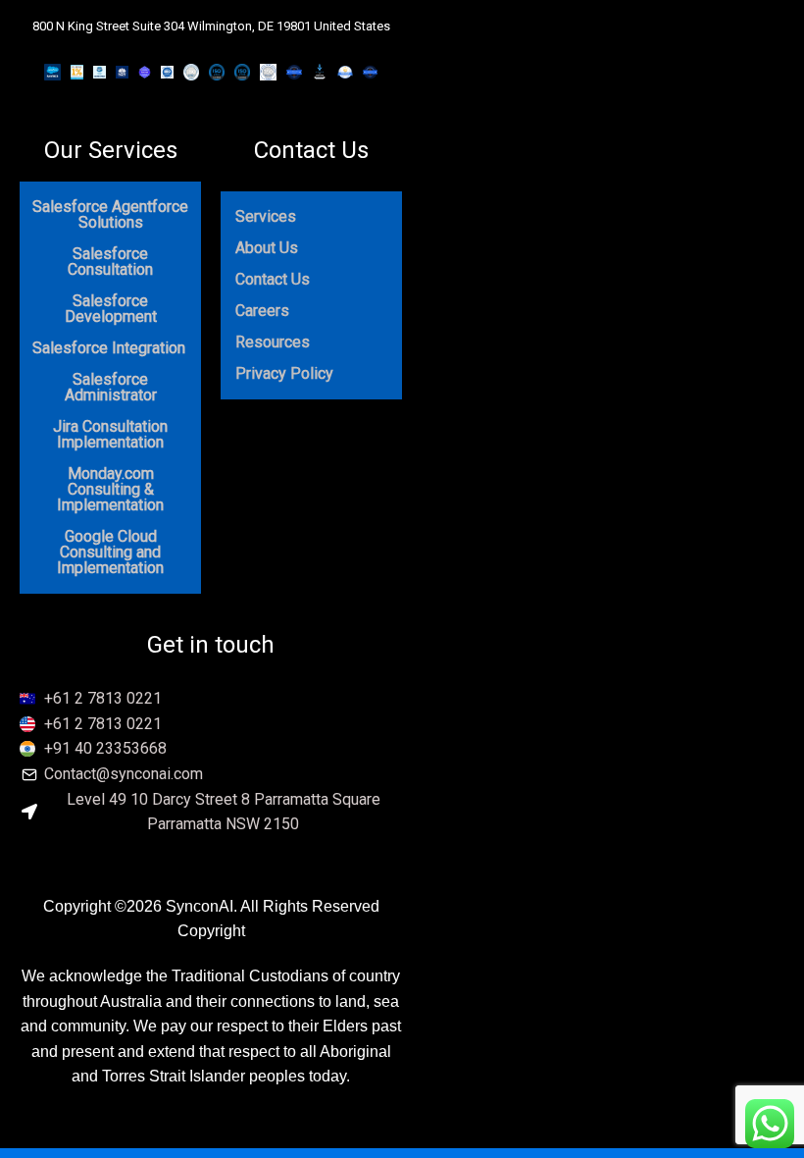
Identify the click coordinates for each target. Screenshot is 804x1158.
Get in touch (211, 644)
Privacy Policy (284, 373)
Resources (272, 342)
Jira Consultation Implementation (110, 434)
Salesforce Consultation (110, 261)
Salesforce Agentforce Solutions (110, 214)
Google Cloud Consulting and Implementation (110, 552)
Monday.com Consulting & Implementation (110, 489)
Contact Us (311, 150)
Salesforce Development (111, 308)
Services (265, 216)
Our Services (110, 150)
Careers (262, 310)
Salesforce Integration (108, 348)
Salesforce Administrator (111, 387)
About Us (266, 247)
